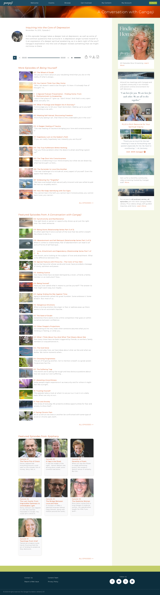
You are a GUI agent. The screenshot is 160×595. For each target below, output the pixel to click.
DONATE (153, 3)
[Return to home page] (8, 3)
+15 (68, 57)
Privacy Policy (53, 581)
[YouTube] (119, 581)
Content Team (53, 578)
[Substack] (132, 581)
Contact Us (28, 578)
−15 (19, 57)
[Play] (15, 58)
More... (127, 182)
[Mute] (72, 58)
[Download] (93, 56)
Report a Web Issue (31, 581)
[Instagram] (125, 581)
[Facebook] (112, 581)
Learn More (141, 206)
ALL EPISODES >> (86, 203)
